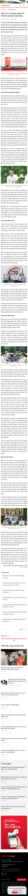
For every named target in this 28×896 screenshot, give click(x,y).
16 (10, 709)
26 (7, 699)
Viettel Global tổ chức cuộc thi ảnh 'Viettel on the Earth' (14, 598)
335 (10, 687)
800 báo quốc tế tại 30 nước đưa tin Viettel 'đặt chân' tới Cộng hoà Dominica (14, 778)
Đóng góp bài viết (21, 879)
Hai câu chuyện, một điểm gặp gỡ (10, 704)
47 (10, 699)
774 (3, 745)
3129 (3, 629)
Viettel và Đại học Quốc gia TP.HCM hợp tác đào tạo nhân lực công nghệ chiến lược (14, 787)
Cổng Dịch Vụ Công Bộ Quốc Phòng (10, 871)
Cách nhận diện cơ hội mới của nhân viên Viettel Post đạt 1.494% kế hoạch (12, 668)
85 (7, 733)
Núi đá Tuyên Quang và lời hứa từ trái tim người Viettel (14, 739)
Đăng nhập (15, 892)
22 (6, 721)
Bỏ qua (20, 892)
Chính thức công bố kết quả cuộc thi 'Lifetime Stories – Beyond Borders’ (13, 751)
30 (6, 745)
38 (17, 687)
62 (10, 721)
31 (7, 756)
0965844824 (5, 866)
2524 (3, 733)
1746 (3, 699)
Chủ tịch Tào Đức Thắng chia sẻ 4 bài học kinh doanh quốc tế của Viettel (13, 727)
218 (3, 673)
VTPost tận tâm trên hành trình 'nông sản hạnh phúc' (13, 577)
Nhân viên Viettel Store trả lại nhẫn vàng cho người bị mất (13, 715)
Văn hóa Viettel (11, 9)
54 (10, 673)
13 (6, 709)
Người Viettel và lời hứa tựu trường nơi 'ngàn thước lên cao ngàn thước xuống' (13, 693)
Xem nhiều (6, 763)
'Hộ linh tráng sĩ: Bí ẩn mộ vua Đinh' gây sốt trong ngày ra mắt (13, 807)
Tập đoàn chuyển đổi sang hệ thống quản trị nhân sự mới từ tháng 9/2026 (13, 768)
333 (3, 709)
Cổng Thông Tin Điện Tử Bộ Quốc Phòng (11, 869)
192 (3, 721)
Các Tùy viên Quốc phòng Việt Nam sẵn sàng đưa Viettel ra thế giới (14, 613)
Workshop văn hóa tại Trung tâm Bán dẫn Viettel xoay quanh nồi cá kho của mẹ (17, 681)
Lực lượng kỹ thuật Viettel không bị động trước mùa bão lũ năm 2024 (15, 606)
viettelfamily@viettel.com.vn (8, 864)
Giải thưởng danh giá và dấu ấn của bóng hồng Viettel (13, 591)
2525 (3, 756)
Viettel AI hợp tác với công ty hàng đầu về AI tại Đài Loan (14, 620)
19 (13, 687)
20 (6, 673)
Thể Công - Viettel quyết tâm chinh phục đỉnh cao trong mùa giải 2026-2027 (13, 797)
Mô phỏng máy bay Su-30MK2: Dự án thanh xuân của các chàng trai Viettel (14, 584)
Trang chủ (3, 9)
